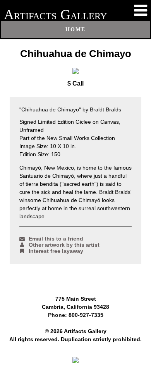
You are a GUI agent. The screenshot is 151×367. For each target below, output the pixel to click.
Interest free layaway (56, 251)
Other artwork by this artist (64, 245)
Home (75, 29)
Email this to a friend (56, 239)
